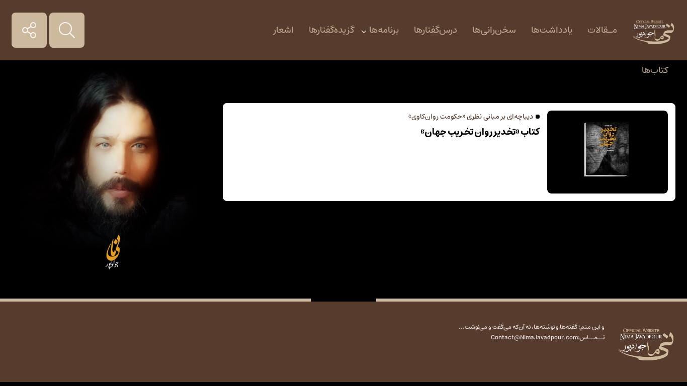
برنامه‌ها (384, 30)
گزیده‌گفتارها (331, 30)
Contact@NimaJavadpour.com (534, 337)
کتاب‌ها (655, 70)
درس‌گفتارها (435, 30)
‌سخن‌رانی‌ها (494, 30)
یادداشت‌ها (551, 30)
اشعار (284, 30)
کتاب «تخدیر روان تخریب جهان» (480, 132)
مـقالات (602, 30)
